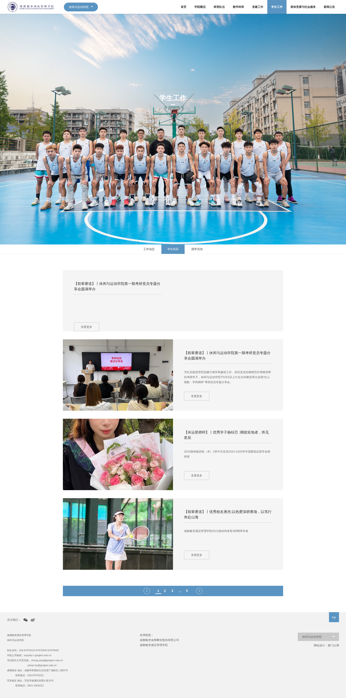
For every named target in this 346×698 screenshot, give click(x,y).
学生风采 (173, 249)
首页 (183, 6)
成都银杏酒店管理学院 (154, 645)
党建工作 (257, 6)
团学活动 (197, 249)
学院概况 (200, 6)
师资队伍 (219, 6)
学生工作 (277, 6)
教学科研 (238, 6)
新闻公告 (329, 6)
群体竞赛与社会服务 (303, 6)
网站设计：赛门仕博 (326, 645)
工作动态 (149, 249)
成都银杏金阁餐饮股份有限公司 (159, 640)
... (180, 591)
